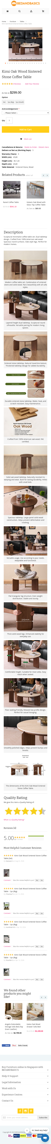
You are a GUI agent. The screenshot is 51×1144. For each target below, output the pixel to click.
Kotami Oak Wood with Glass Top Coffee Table (36, 203)
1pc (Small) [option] (20, 102)
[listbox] (25, 102)
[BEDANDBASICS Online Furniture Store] (25, 3)
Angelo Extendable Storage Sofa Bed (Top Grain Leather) (14, 1026)
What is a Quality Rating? (14, 819)
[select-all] (29, 175)
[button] (5, 63)
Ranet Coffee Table (11, 202)
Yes (37, 880)
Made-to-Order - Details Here (36, 147)
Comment (7, 880)
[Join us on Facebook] (20, 1110)
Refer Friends (22, 1045)
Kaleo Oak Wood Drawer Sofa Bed (34, 1025)
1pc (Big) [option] (11, 102)
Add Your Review (32, 84)
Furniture (13, 21)
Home (4, 21)
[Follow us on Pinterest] (30, 1110)
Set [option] (4, 102)
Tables (22, 21)
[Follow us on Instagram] (25, 1110)
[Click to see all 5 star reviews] (36, 836)
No (42, 880)
